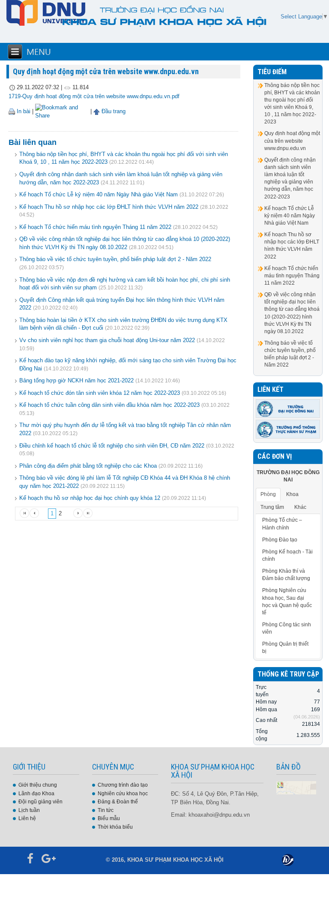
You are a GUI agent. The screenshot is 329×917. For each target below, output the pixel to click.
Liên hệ (27, 818)
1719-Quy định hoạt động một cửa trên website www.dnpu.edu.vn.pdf (94, 96)
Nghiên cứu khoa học (123, 794)
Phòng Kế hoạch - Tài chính (287, 555)
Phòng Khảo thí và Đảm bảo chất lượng (286, 574)
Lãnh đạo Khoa (36, 794)
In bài (22, 111)
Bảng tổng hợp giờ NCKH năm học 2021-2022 (76, 380)
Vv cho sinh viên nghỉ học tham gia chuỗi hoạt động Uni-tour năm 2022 (107, 340)
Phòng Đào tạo (279, 540)
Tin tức (106, 810)
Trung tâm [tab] (272, 507)
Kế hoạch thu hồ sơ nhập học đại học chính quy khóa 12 (89, 498)
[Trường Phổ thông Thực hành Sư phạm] (288, 429)
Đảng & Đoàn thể (118, 802)
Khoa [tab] (292, 494)
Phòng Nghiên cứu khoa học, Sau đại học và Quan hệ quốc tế (287, 601)
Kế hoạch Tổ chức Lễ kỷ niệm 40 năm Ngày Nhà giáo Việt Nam (98, 194)
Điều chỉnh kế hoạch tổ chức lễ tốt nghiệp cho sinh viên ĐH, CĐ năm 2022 (111, 445)
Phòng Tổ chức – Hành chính (282, 523)
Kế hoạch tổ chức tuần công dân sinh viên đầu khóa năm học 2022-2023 (109, 405)
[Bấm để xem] (296, 788)
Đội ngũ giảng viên (40, 802)
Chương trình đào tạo (123, 785)
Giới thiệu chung (37, 785)
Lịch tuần (29, 810)
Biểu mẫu (109, 818)
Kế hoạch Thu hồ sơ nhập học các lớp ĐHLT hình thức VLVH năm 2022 (108, 207)
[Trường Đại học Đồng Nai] (288, 408)
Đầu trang (113, 111)
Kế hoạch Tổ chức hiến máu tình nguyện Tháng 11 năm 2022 (95, 227)
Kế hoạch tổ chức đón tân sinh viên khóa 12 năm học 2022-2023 (99, 393)
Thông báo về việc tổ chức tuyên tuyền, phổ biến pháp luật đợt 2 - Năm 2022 (115, 259)
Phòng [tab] (268, 494)
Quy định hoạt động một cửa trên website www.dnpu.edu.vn (292, 140)
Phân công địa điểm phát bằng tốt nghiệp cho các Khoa (88, 466)
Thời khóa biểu (115, 827)
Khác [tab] (300, 507)
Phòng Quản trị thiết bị (285, 647)
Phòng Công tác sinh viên (286, 628)
